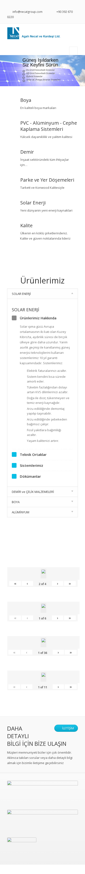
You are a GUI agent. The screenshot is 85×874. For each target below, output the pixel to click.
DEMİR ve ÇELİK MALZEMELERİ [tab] (33, 492)
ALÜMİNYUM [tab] (20, 512)
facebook (76, 5)
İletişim (67, 728)
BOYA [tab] (16, 502)
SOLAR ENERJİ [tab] (21, 294)
